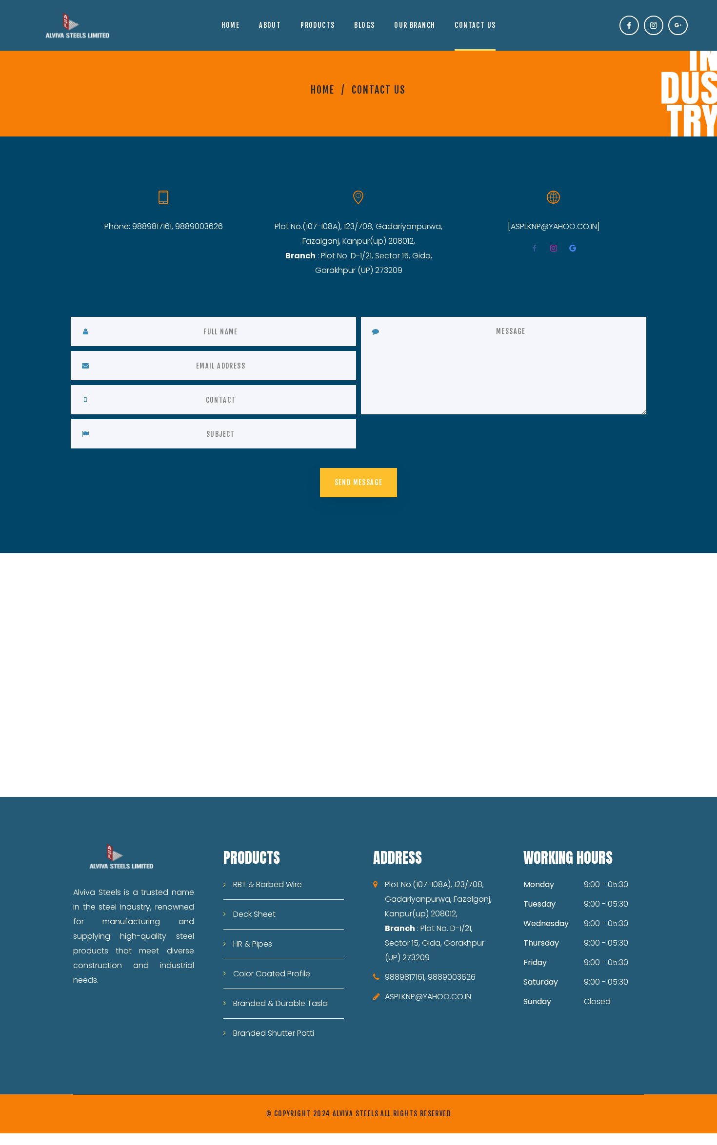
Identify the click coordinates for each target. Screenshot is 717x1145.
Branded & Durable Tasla (280, 1003)
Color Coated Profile (271, 973)
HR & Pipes (252, 944)
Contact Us (475, 25)
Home (230, 25)
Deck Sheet (254, 914)
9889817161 (152, 226)
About (270, 25)
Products (317, 25)
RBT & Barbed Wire (267, 884)
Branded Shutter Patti (273, 1033)
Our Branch (414, 25)
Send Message (359, 482)
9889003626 (199, 226)
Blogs (364, 25)
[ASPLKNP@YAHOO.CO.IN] (554, 226)
